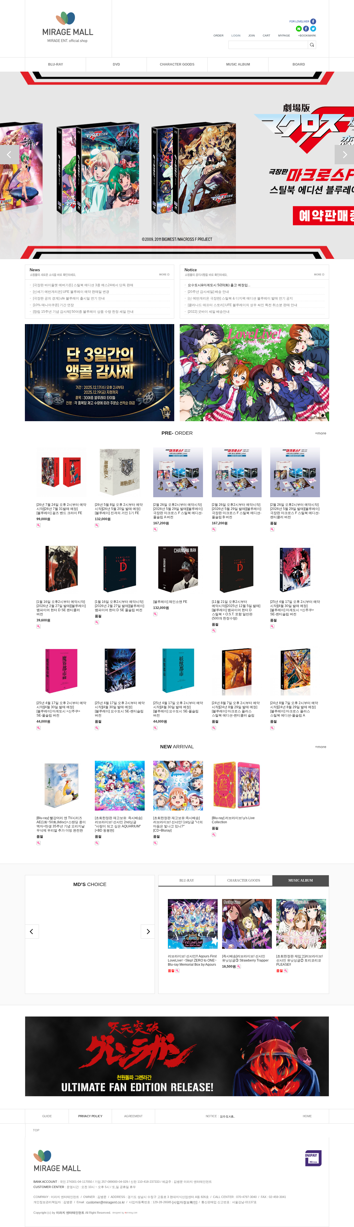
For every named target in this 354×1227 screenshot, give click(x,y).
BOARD (299, 64)
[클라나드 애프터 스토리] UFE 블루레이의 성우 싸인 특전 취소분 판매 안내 (242, 305)
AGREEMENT (133, 1116)
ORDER (218, 35)
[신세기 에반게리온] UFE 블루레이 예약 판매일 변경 (71, 292)
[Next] (344, 154)
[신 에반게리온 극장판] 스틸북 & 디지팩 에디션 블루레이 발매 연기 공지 (240, 298)
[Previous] (9, 154)
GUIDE (47, 1116)
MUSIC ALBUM (238, 64)
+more (320, 433)
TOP (36, 1130)
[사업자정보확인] (184, 1202)
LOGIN (235, 35)
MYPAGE (284, 35)
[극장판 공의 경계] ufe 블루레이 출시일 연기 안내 (69, 298)
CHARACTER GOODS (177, 64)
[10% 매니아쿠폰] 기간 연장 (53, 305)
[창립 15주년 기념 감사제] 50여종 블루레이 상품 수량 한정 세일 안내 (83, 312)
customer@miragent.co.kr (105, 1202)
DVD (116, 64)
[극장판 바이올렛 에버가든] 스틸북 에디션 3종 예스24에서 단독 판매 (83, 285)
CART (266, 35)
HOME (307, 1116)
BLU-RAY (55, 64)
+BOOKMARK (307, 35)
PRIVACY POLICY (90, 1116)
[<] (148, 931)
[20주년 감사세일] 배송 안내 (208, 292)
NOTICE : (213, 1116)
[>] (32, 931)
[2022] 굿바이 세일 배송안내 (209, 312)
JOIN (251, 35)
